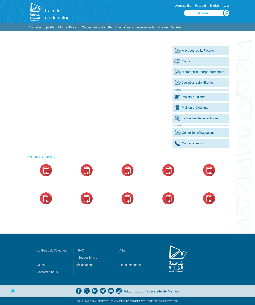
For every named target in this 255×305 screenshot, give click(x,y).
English (214, 5)
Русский (200, 5)
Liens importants (130, 265)
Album (123, 250)
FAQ (81, 250)
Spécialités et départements (135, 27)
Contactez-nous (47, 272)
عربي (226, 5)
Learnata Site (183, 5)
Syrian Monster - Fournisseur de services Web (117, 301)
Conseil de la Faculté (97, 27)
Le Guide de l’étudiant (51, 250)
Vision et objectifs (42, 27)
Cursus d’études (169, 27)
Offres (41, 265)
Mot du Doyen (68, 27)
